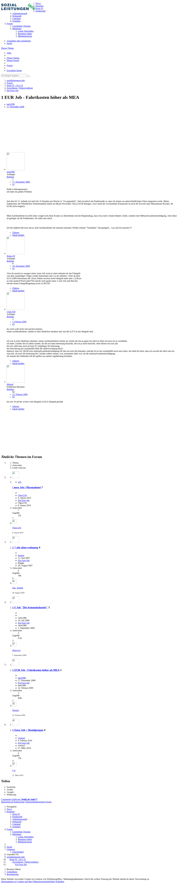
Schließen (60, 881)
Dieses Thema (7, 48)
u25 (19, 482)
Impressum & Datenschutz (12, 802)
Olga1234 (22, 495)
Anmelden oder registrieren (19, 41)
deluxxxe (16, 650)
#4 (13, 397)
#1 (13, 184)
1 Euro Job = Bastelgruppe (27, 730)
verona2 (21, 738)
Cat (13, 770)
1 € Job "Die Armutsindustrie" (30, 607)
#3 (13, 324)
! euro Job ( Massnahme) (26, 487)
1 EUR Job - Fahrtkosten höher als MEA (35, 670)
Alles (9, 53)
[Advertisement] (85, 130)
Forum (10, 65)
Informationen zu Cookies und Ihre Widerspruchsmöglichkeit (28, 881)
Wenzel (15, 710)
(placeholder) (18, 852)
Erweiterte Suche (14, 70)
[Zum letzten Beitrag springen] (14, 523)
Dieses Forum (13, 60)
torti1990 (11, 104)
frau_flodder (17, 588)
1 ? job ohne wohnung (25, 547)
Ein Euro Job (24, 500)
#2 (13, 268)
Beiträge (10, 177)
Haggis (21, 555)
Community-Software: (19, 799)
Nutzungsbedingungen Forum (38, 802)
